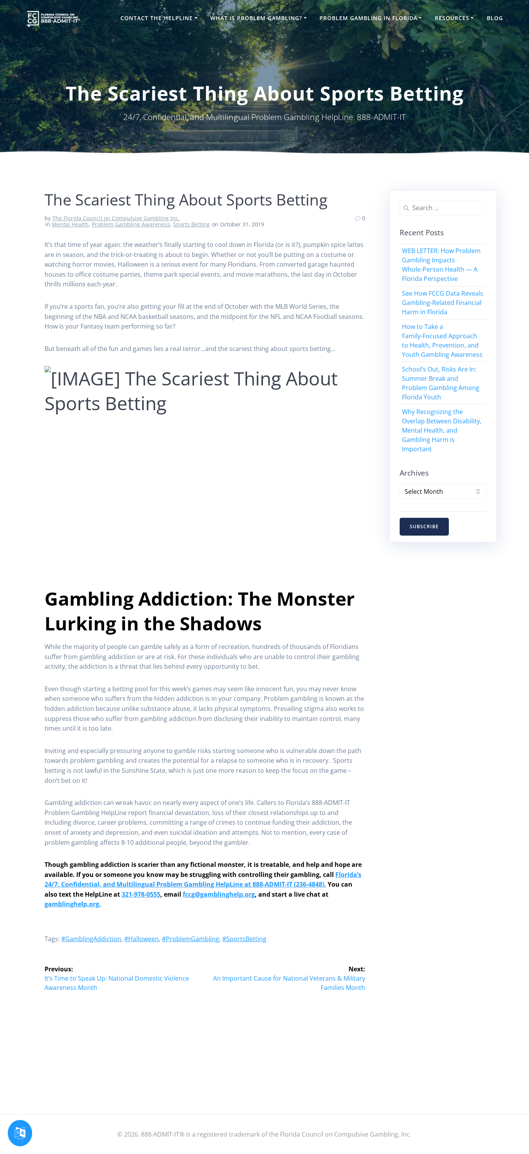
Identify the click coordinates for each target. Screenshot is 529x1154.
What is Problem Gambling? (256, 18)
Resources (452, 18)
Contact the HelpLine (156, 18)
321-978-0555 (141, 894)
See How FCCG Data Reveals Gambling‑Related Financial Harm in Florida (442, 302)
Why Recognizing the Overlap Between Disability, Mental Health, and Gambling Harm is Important (441, 430)
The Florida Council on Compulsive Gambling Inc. (116, 218)
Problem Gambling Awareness (131, 224)
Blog (495, 18)
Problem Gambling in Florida (368, 18)
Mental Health (70, 224)
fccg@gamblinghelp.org (219, 894)
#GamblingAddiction (91, 939)
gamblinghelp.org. (73, 904)
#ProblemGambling (190, 939)
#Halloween (141, 939)
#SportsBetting (244, 939)
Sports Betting (191, 224)
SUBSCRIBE (424, 526)
